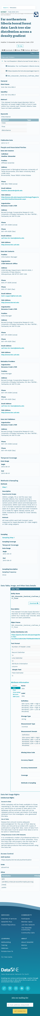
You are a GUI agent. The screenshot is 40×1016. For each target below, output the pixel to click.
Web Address (5, 195)
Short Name (5, 84)
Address (4, 167)
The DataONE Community (26, 929)
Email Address (6, 188)
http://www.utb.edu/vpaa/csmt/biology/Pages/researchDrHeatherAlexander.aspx (20, 198)
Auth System (5, 857)
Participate (25, 919)
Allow (3, 872)
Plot (14, 690)
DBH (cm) (16, 696)
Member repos (26, 922)
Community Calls (27, 933)
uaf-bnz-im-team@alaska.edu (12, 238)
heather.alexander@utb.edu (11, 190)
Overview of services (9, 919)
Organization (5, 203)
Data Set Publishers (8, 419)
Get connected (20, 1011)
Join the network (28, 925)
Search (5, 7)
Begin (3, 464)
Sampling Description (10, 569)
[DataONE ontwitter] (4, 988)
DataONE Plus (6, 922)
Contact (24, 948)
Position (4, 160)
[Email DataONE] (15, 988)
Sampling (4, 534)
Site (14, 688)
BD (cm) (15, 694)
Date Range (5, 461)
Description (6, 491)
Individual (4, 154)
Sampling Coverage (9, 542)
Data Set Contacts (7, 251)
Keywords (4, 114)
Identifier (4, 92)
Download (33, 603)
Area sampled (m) (19, 692)
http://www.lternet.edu (10, 302)
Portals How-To (7, 951)
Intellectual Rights (7, 798)
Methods (4, 484)
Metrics (24, 945)
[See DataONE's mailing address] (27, 988)
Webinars (4, 948)
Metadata (13, 7)
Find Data (8, 957)
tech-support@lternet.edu (11, 296)
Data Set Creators (7, 151)
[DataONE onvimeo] (10, 988)
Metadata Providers (8, 361)
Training (4, 945)
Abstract (4, 99)
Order (3, 864)
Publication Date (7, 140)
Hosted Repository (8, 925)
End (2, 471)
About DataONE (27, 942)
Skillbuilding (6, 942)
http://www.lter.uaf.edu (10, 245)
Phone (3, 181)
